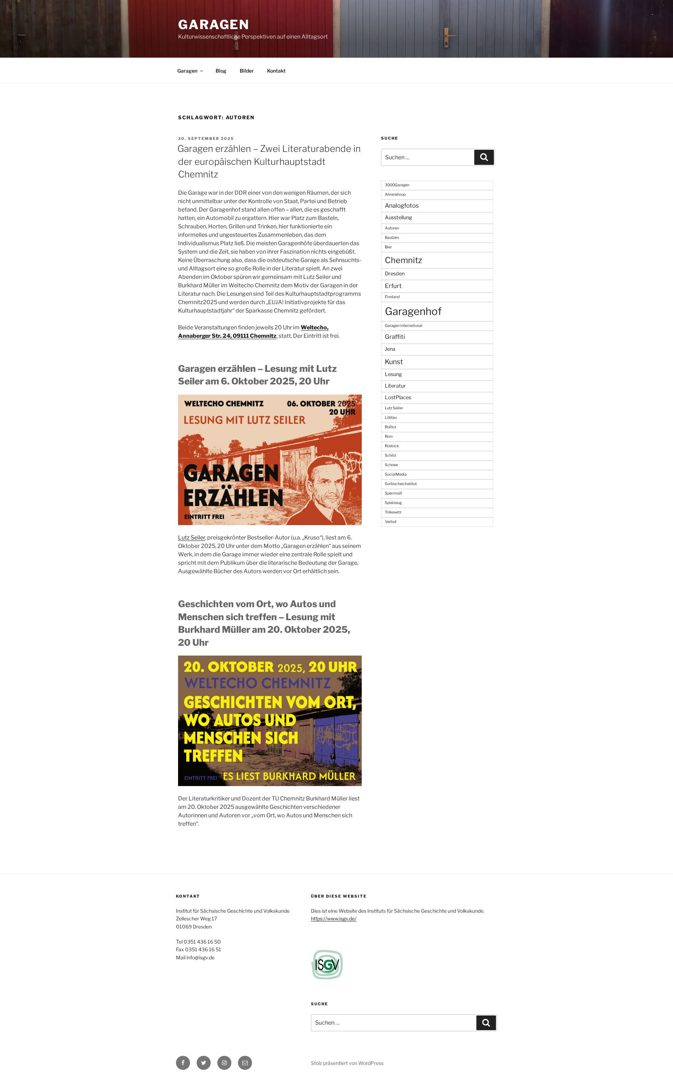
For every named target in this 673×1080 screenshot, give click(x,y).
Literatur (395, 386)
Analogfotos (402, 205)
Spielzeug (393, 503)
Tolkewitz (393, 512)
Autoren (392, 228)
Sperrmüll (393, 493)
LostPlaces (398, 397)
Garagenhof (413, 311)
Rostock (392, 446)
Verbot (390, 521)
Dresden (395, 273)
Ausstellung (398, 217)
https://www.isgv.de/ (333, 918)
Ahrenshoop (395, 194)
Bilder (247, 71)
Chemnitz (403, 260)
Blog (221, 71)
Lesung (393, 374)
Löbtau (391, 417)
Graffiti (395, 336)
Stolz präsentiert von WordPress (347, 1063)
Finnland (392, 297)
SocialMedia (396, 474)
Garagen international (403, 325)
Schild (390, 455)
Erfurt (393, 285)
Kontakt (276, 71)
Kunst (394, 362)
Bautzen (392, 237)
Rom (389, 436)
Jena (390, 349)
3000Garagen (397, 185)
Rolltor (390, 427)
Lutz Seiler (191, 537)
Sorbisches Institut (401, 484)
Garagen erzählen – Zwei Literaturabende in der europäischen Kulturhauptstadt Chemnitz (269, 161)
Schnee (391, 465)
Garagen (214, 24)
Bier (388, 247)
